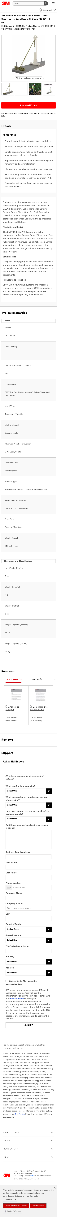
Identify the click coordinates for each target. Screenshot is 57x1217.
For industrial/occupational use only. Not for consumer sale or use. (28, 115)
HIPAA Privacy (33, 1171)
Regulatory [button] (11, 1149)
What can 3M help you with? (20, 786)
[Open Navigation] (53, 3)
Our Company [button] (12, 1133)
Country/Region (14, 924)
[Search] (46, 3)
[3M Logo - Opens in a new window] (6, 3)
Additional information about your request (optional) (27, 826)
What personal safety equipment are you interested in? (26, 798)
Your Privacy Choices (22, 1176)
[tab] (13, 680)
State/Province (13, 935)
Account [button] (47, 10)
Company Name (14, 893)
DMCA (43, 1171)
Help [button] (6, 1157)
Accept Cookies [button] (38, 1206)
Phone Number (13, 883)
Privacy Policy (16, 999)
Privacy (22, 1171)
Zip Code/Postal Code (17, 946)
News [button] (6, 1141)
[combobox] (9, 887)
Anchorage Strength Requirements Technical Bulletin (14, 708)
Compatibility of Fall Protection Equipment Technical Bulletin (40, 708)
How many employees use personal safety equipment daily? (27, 812)
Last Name (11, 873)
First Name (11, 862)
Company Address (15, 904)
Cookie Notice (10, 1199)
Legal (16, 1171)
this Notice (20, 1114)
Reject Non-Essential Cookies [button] (16, 1206)
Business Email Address (18, 852)
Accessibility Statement (23, 1173)
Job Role (10, 968)
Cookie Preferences (43, 1176)
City (8, 914)
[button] (12, 1211)
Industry (10, 957)
